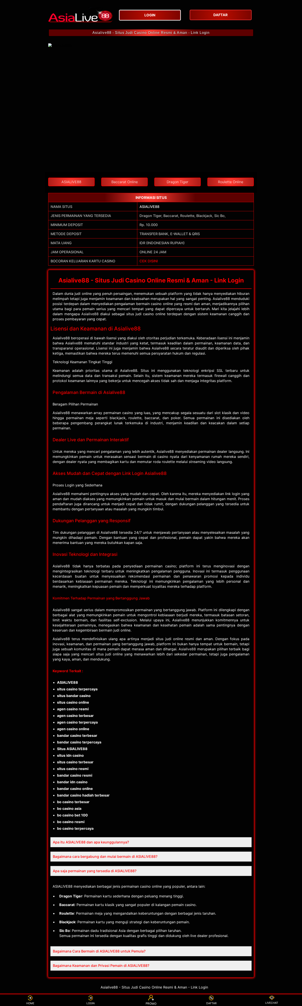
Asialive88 (90, 314)
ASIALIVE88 (149, 206)
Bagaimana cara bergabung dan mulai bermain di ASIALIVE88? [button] (105, 856)
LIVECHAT (271, 1002)
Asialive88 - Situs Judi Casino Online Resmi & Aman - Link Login (151, 33)
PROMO (151, 1003)
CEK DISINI (149, 261)
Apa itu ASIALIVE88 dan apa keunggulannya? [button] (91, 842)
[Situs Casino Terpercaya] (80, 14)
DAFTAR (211, 1003)
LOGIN (90, 1003)
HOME (30, 1003)
